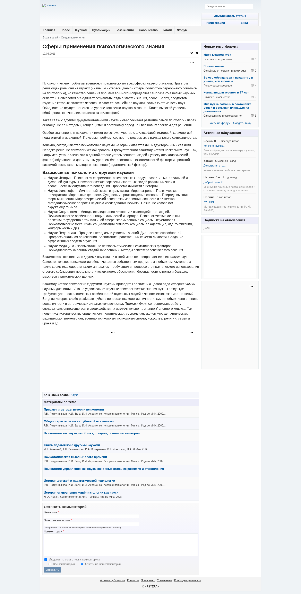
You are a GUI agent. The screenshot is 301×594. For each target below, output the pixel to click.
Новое (65, 30)
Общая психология (73, 37)
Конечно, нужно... (214, 145)
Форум (182, 30)
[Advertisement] (120, 70)
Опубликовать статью (230, 15)
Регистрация (215, 22)
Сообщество (148, 30)
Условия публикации (112, 580)
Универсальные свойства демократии (227, 170)
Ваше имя (51, 512)
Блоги (167, 30)
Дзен (206, 228)
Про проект (148, 580)
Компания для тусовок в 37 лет (226, 92)
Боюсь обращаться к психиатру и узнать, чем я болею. (228, 79)
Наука (74, 394)
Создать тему (242, 123)
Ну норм (209, 201)
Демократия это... (215, 165)
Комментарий (54, 531)
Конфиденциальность (187, 580)
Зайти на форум (220, 123)
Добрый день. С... (215, 182)
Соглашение (164, 580)
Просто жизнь (214, 66)
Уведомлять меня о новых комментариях (74, 559)
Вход (244, 22)
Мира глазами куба (217, 54)
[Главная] (49, 5)
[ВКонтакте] (191, 52)
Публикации (101, 30)
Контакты (133, 580)
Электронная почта (58, 520)
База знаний (124, 30)
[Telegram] (196, 52)
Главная (49, 30)
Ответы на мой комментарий (103, 564)
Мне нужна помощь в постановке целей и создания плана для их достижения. (227, 107)
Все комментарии (64, 564)
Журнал (81, 30)
